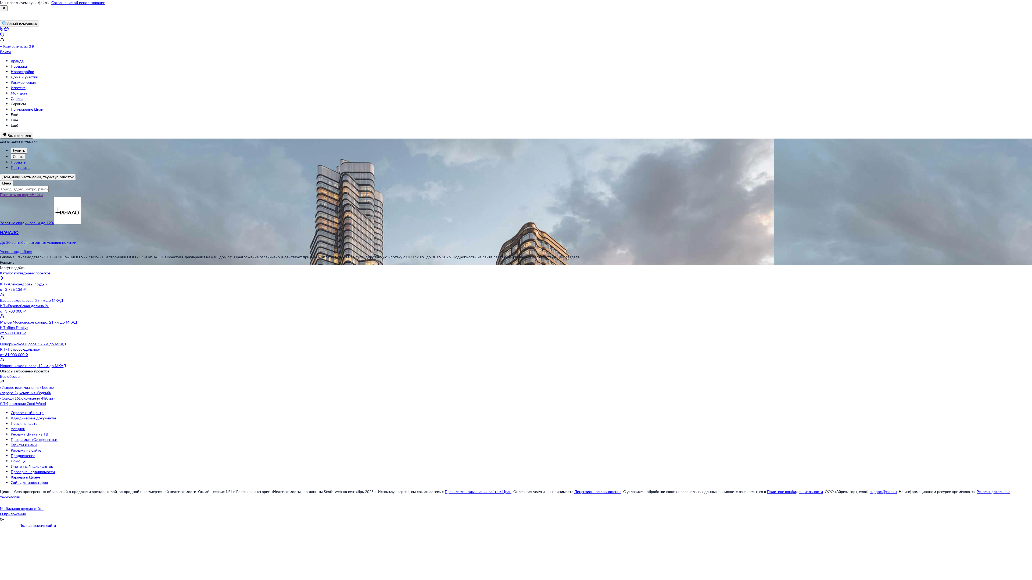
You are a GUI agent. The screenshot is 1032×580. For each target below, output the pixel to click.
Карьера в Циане (25, 477)
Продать (18, 162)
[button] (516, 237)
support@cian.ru (883, 491)
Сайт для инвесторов (29, 482)
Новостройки (22, 71)
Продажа (19, 66)
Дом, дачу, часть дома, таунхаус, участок (38, 176)
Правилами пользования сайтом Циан (478, 491)
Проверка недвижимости (33, 471)
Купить (19, 150)
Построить (20, 167)
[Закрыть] (4, 8)
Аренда (17, 60)
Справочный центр (27, 412)
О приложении (13, 513)
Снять (18, 156)
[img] (67, 222)
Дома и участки (24, 76)
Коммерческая (23, 82)
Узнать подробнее (16, 251)
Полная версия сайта (37, 525)
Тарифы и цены (24, 444)
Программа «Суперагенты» (34, 439)
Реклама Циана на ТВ (29, 434)
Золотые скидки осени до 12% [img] (27, 222)
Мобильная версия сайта (22, 508)
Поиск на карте (24, 423)
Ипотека (18, 87)
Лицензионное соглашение (597, 491)
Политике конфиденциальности (795, 491)
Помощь (18, 460)
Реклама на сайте (26, 450)
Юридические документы (33, 418)
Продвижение (23, 455)
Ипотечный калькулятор (32, 466)
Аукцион (18, 428)
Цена (6, 183)
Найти (37, 194)
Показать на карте (16, 194)
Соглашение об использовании (78, 2)
